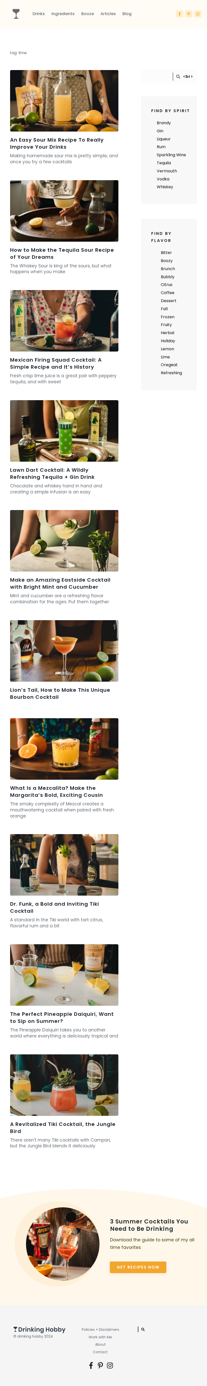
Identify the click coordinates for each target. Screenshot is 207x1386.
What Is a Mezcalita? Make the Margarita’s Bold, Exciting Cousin (56, 791)
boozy (167, 261)
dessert (168, 301)
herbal (167, 333)
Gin (160, 131)
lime (165, 357)
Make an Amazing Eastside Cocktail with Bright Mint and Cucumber (60, 583)
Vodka (163, 179)
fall (164, 309)
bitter (166, 253)
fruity (166, 325)
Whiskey (165, 187)
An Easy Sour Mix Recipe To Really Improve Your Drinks (57, 143)
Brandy (164, 123)
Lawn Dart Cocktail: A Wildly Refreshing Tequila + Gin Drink (52, 473)
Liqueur (164, 139)
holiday (168, 341)
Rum (161, 147)
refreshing (171, 373)
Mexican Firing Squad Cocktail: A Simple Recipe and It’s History (56, 363)
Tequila (164, 163)
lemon (167, 349)
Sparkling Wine (171, 155)
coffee (167, 293)
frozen (167, 317)
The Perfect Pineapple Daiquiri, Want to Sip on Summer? (62, 1018)
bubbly (167, 277)
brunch (168, 269)
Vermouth (167, 171)
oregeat (169, 365)
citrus (166, 285)
